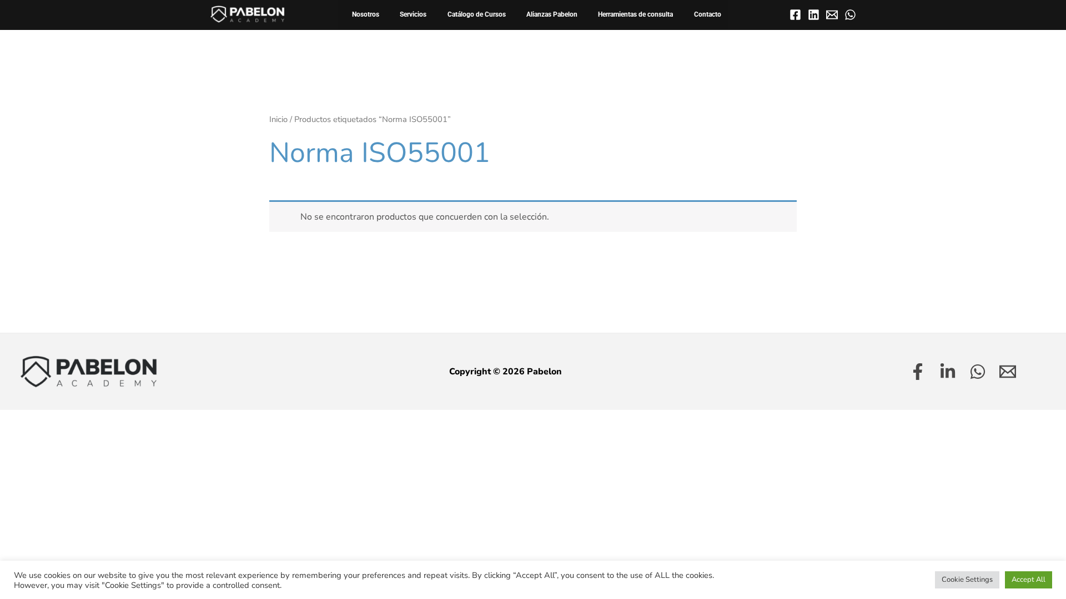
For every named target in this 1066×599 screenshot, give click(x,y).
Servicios (413, 14)
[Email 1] (1007, 371)
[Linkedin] (813, 15)
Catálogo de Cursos (476, 14)
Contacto (707, 14)
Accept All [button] (1028, 580)
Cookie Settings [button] (967, 580)
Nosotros (365, 14)
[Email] (832, 15)
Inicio (278, 119)
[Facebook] (795, 15)
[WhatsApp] (850, 15)
